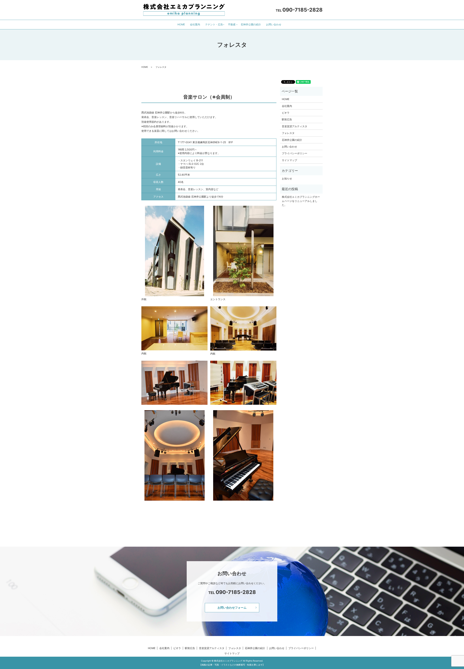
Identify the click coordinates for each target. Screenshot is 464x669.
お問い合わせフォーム (232, 607)
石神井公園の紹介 (251, 24)
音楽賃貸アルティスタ (294, 126)
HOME (181, 24)
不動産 (232, 24)
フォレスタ (288, 132)
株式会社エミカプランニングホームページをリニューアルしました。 (301, 200)
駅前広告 (287, 119)
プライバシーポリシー (294, 153)
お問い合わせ (273, 24)
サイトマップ (289, 160)
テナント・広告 (214, 24)
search (288, 24)
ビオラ (285, 112)
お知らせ (287, 178)
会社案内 (195, 24)
